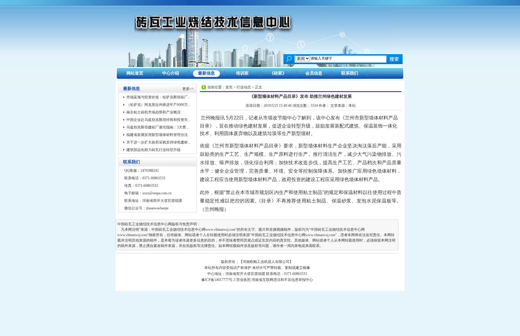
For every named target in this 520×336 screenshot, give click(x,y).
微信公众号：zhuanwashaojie (146, 208)
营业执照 (243, 280)
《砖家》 (278, 73)
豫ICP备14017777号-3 (218, 280)
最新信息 (206, 73)
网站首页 (134, 73)
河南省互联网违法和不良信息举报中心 (282, 280)
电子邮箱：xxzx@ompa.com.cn (148, 193)
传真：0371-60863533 (141, 185)
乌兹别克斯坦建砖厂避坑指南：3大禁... (157, 127)
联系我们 (349, 73)
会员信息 (313, 73)
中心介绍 (170, 73)
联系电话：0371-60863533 (144, 178)
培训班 (242, 73)
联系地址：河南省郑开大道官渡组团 (153, 201)
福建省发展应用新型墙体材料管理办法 (157, 135)
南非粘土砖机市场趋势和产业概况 (153, 112)
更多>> (188, 89)
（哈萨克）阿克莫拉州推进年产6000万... (158, 105)
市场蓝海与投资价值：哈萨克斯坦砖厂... (158, 97)
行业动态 (244, 87)
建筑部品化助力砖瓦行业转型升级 (153, 150)
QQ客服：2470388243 (141, 170)
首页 (229, 87)
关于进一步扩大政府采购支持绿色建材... (158, 142)
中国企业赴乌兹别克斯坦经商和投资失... (158, 120)
